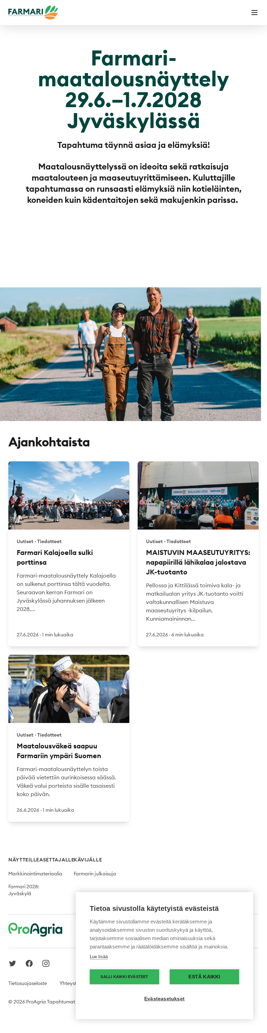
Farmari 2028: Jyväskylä (23, 890)
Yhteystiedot (73, 983)
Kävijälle (88, 860)
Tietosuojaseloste (27, 983)
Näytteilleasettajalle (41, 860)
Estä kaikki (204, 976)
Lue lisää (99, 956)
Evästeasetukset (164, 998)
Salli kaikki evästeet (124, 977)
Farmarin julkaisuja (95, 874)
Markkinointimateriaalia (35, 874)
